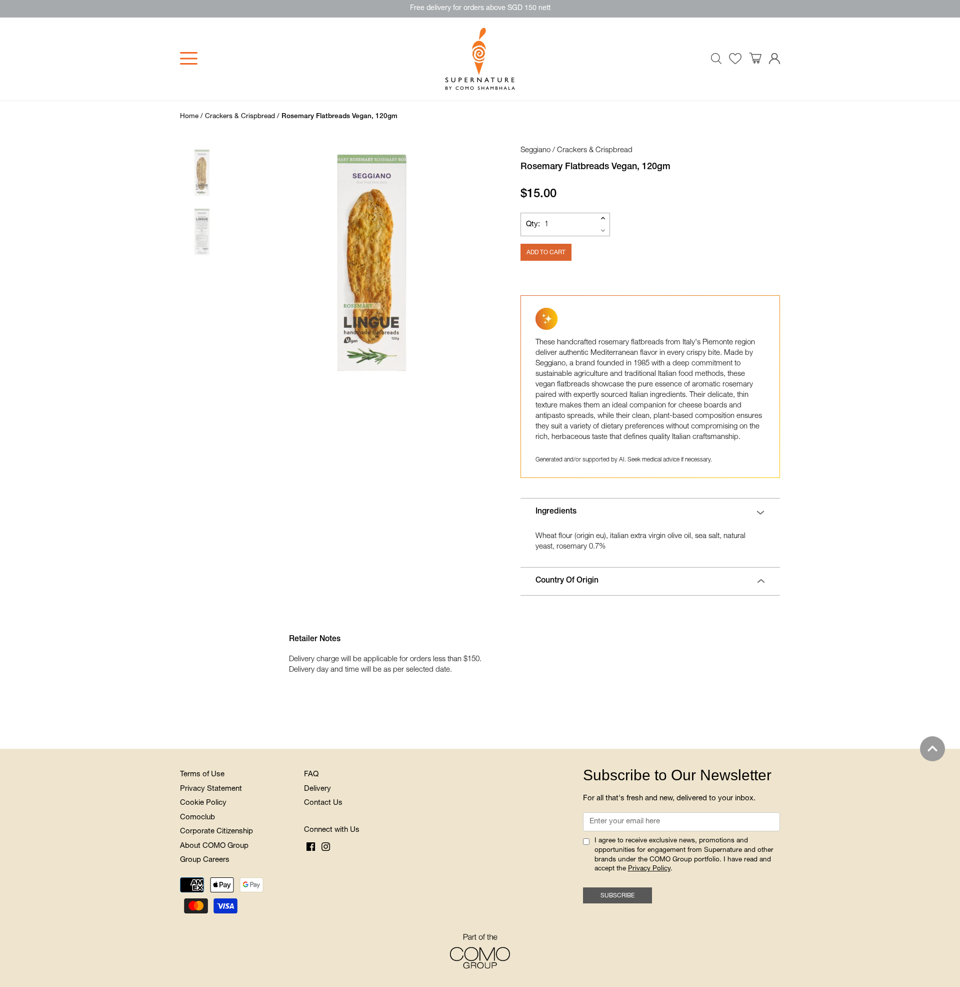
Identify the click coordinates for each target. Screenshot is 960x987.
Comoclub (197, 817)
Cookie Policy (203, 803)
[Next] (477, 262)
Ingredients (556, 512)
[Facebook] (310, 847)
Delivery (317, 789)
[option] (372, 263)
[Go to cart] (755, 58)
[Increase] (603, 218)
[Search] (716, 58)
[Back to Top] (932, 748)
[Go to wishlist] (735, 59)
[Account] (774, 59)
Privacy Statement (211, 789)
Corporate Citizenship (216, 831)
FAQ (311, 774)
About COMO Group (214, 846)
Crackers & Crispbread (594, 150)
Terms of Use (202, 774)
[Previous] (247, 262)
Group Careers (205, 860)
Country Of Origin (567, 581)
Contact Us (323, 803)
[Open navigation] (189, 58)
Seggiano (535, 150)
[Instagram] (326, 847)
